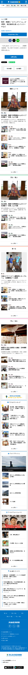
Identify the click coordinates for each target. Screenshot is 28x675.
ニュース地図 (4, 19)
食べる (8, 5)
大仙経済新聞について (7, 632)
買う (18, 5)
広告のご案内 (5, 640)
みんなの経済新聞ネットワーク (14, 655)
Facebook (9, 626)
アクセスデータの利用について (8, 636)
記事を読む (14, 57)
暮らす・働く (24, 5)
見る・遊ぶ (13, 5)
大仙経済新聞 (13, 2)
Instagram (18, 626)
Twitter (14, 626)
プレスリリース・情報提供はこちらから (10, 634)
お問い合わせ (5, 638)
